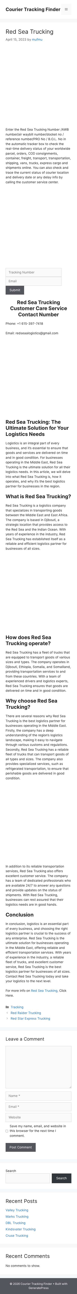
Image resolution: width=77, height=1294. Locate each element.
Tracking (17, 1007)
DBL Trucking (15, 1223)
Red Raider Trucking (26, 1013)
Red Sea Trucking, (45, 990)
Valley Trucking (17, 1210)
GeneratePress (39, 1288)
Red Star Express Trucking (30, 1018)
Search (11, 1171)
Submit (15, 290)
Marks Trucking (17, 1216)
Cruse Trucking (17, 1235)
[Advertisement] (38, 87)
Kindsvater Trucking (21, 1229)
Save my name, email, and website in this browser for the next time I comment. (38, 1131)
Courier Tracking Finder (33, 9)
